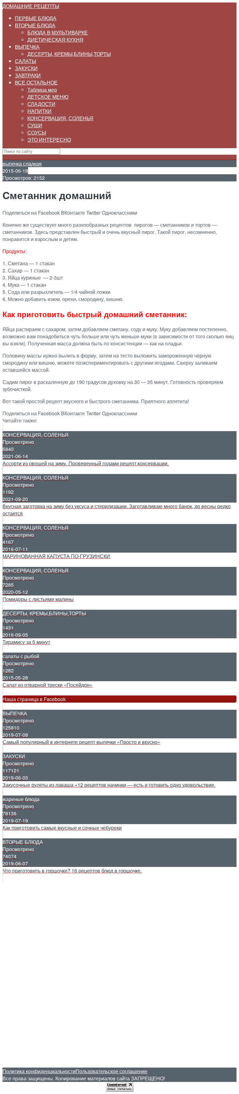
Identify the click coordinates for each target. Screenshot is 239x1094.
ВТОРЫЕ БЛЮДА (35, 25)
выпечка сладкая (22, 163)
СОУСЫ (36, 132)
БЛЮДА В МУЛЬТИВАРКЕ (57, 32)
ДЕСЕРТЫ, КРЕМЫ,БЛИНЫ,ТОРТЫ (69, 53)
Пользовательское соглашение (112, 1071)
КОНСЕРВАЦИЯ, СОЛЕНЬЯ (60, 118)
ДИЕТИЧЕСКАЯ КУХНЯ (55, 39)
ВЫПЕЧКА (27, 46)
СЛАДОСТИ (41, 103)
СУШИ (34, 125)
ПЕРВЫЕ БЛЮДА (35, 18)
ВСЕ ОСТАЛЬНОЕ (36, 82)
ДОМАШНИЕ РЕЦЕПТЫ (30, 6)
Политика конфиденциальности (39, 1071)
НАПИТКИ (39, 111)
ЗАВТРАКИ (28, 75)
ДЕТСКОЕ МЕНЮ (47, 96)
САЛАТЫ (25, 61)
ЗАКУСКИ (26, 68)
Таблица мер (42, 89)
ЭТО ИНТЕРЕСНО (49, 139)
